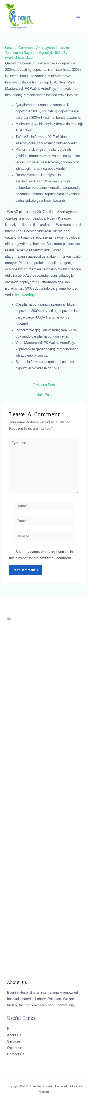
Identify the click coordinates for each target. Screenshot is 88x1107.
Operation (14, 1048)
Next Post (44, 395)
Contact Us (15, 1054)
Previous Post (44, 385)
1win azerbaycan (27, 295)
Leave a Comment (19, 48)
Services (14, 1041)
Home (11, 1029)
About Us (14, 1035)
